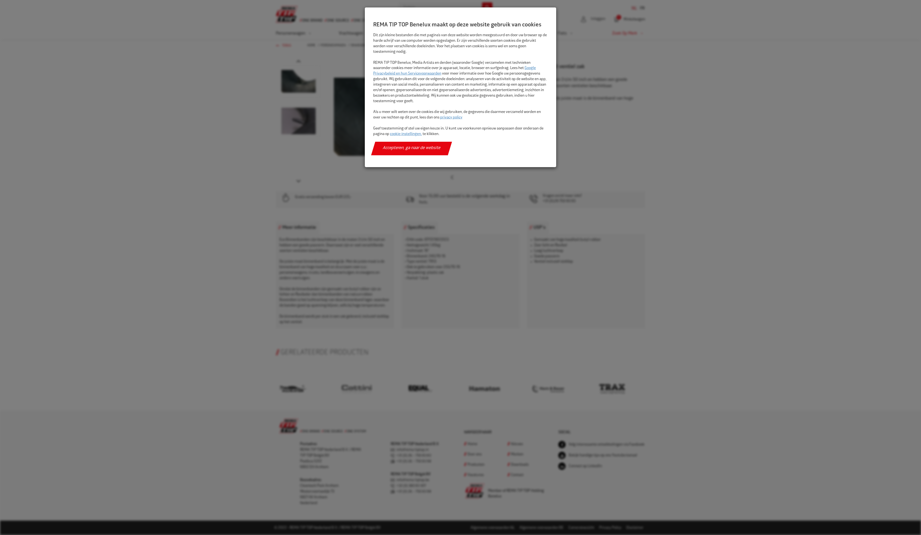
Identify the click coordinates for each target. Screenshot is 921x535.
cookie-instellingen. (406, 134)
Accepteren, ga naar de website (411, 148)
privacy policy (451, 117)
